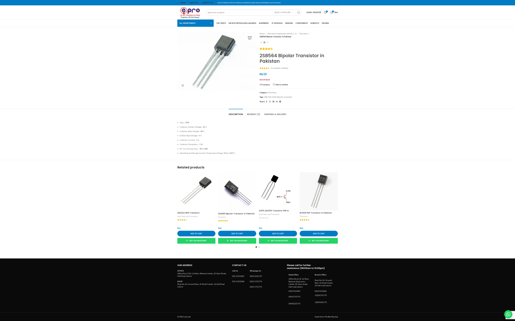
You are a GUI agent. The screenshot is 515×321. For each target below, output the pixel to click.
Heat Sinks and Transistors (187, 216)
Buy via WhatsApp (197, 241)
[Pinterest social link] (273, 101)
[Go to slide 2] (259, 247)
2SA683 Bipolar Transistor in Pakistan (236, 213)
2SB (265, 97)
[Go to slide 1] (256, 247)
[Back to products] (264, 42)
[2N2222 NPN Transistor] (196, 191)
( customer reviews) (279, 68)
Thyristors (303, 33)
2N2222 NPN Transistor (188, 212)
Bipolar (280, 97)
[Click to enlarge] (182, 85)
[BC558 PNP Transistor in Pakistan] (319, 191)
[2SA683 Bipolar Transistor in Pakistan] (237, 191)
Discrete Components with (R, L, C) (282, 33)
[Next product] (267, 42)
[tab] (236, 113)
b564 (274, 97)
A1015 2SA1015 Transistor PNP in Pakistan (274, 212)
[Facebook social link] (266, 101)
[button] (196, 233)
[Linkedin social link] (276, 101)
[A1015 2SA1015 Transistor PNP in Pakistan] (278, 190)
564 (269, 97)
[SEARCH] (299, 12)
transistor (288, 97)
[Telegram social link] (280, 101)
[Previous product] (261, 42)
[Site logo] (190, 12)
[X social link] (270, 101)
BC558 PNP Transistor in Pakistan (316, 212)
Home (262, 33)
